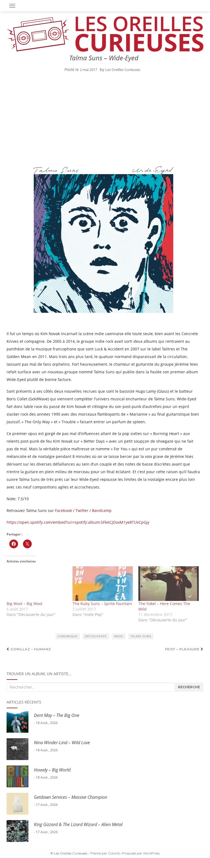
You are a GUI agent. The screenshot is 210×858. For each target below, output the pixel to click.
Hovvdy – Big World (52, 770)
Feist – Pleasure (183, 649)
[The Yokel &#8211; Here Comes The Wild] (168, 583)
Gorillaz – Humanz (30, 649)
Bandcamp (102, 510)
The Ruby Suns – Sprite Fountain (102, 603)
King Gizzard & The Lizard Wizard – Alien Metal (78, 824)
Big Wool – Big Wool (24, 603)
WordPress (151, 853)
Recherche (189, 687)
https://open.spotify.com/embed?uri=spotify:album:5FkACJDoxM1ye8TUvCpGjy (78, 522)
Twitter (81, 510)
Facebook (63, 510)
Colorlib (114, 853)
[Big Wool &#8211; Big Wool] (37, 583)
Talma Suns (140, 636)
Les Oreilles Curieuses (122, 69)
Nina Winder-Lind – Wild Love (62, 743)
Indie (118, 636)
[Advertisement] (104, 117)
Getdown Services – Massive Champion (70, 797)
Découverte (96, 636)
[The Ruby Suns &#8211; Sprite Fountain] (102, 583)
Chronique (68, 636)
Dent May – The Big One (56, 715)
